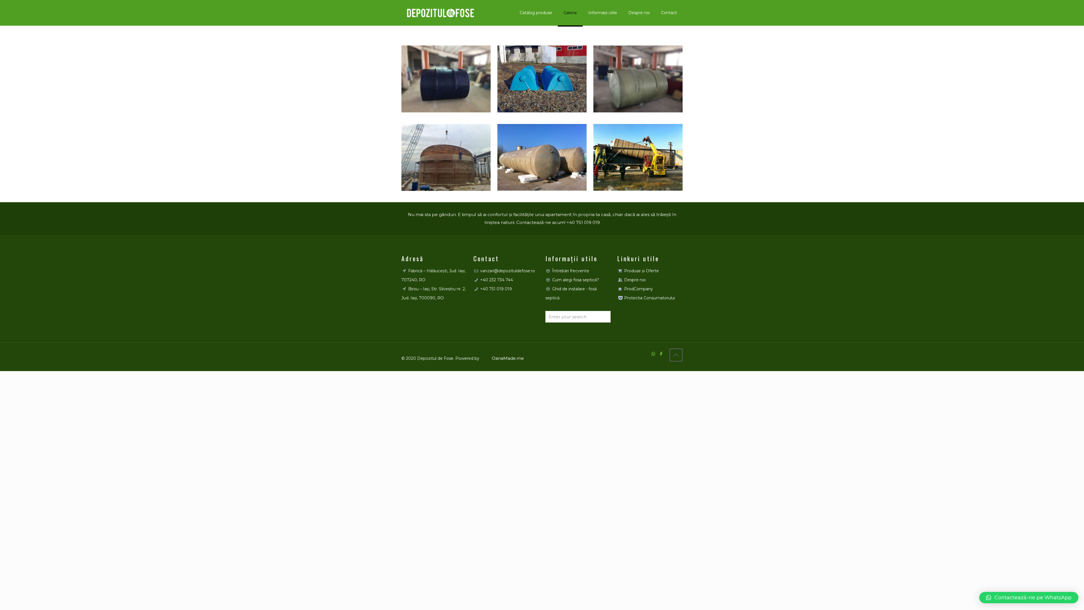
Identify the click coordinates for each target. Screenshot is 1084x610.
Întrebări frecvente (570, 270)
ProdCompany (638, 288)
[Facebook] (661, 353)
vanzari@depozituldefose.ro (507, 270)
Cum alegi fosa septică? (575, 279)
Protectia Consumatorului (649, 297)
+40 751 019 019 (496, 288)
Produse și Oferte (641, 270)
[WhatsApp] (653, 353)
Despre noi (635, 279)
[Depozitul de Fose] (440, 12)
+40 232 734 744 (496, 279)
